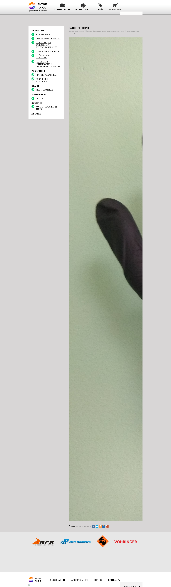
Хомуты (36, 103)
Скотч (39, 98)
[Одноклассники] (100, 526)
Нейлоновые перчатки (43, 56)
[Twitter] (97, 526)
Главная (71, 31)
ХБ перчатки (43, 34)
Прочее (36, 114)
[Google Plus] (107, 526)
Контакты (115, 9)
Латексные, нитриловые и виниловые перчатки (108, 31)
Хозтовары (38, 94)
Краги (35, 86)
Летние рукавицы (46, 75)
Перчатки (89, 31)
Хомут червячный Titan (46, 108)
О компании (62, 9)
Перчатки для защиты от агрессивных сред (46, 44)
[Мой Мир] (103, 526)
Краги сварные (44, 90)
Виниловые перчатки (132, 31)
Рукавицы (38, 71)
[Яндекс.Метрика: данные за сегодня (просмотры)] (33, 585)
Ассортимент (83, 9)
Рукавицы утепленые (42, 80)
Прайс (100, 9)
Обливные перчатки (47, 51)
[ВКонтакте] (93, 526)
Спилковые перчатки (48, 38)
